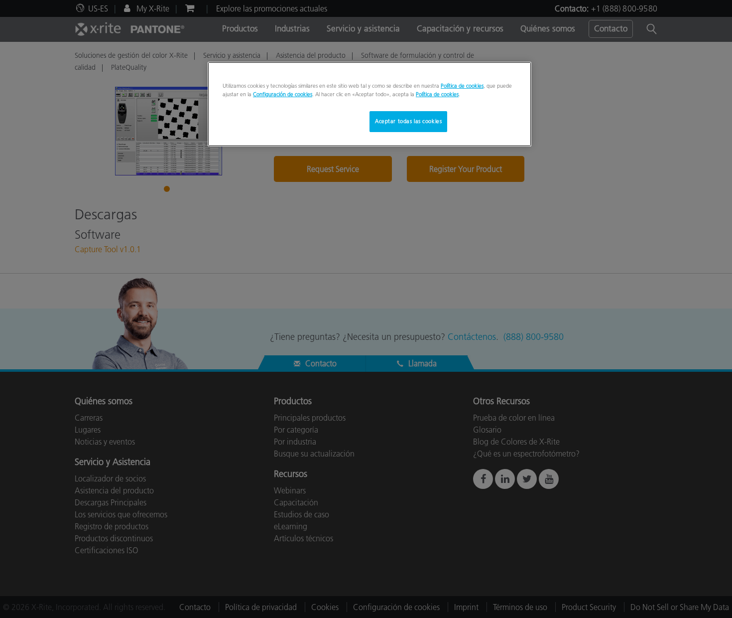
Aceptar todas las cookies (408, 121)
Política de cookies (462, 85)
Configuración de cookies (282, 94)
